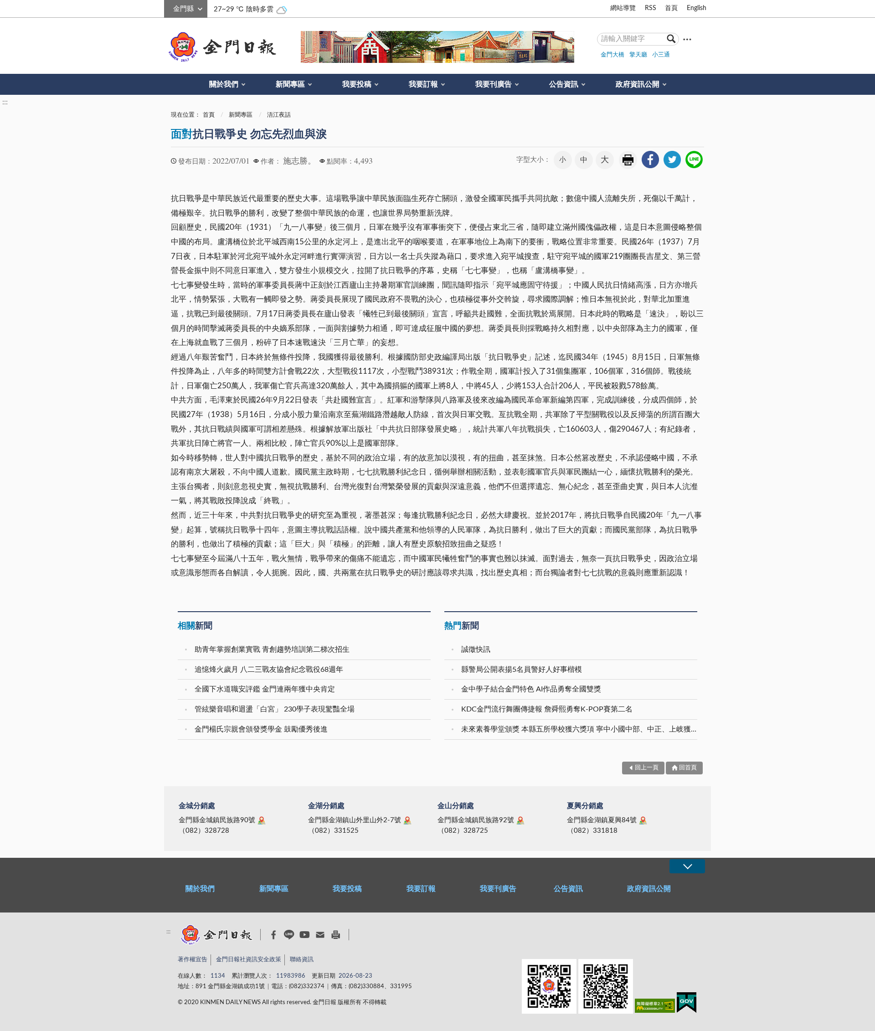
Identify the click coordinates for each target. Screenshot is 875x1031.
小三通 (661, 55)
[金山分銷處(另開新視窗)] (520, 820)
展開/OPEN (687, 866)
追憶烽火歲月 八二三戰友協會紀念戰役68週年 (269, 669)
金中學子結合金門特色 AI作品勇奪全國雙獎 (531, 689)
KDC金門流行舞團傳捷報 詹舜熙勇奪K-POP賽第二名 (547, 709)
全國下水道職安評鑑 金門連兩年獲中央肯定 (265, 689)
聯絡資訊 (302, 960)
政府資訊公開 (637, 84)
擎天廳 (638, 55)
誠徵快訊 (475, 649)
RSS (650, 8)
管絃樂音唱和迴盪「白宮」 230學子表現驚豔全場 (275, 709)
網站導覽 (623, 8)
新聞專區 (290, 84)
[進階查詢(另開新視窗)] (687, 39)
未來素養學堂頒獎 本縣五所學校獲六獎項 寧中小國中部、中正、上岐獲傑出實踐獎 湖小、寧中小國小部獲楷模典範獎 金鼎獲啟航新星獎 (580, 729)
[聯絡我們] (320, 934)
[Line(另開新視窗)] (289, 934)
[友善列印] (335, 934)
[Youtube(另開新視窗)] (304, 934)
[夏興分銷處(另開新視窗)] (643, 820)
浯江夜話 (279, 115)
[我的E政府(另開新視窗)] (686, 1004)
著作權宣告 (192, 960)
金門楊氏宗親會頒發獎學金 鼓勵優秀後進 (261, 729)
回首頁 (688, 768)
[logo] (220, 47)
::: (169, 7)
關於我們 (223, 84)
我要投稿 (356, 84)
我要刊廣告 (493, 84)
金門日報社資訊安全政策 (248, 960)
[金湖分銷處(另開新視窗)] (407, 820)
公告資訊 (563, 84)
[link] (650, 159)
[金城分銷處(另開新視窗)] (261, 820)
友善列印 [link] (628, 160)
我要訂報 (423, 84)
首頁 (671, 8)
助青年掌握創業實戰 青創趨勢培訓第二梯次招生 (272, 649)
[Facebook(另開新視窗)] (273, 934)
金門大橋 (612, 55)
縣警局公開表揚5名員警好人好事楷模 (521, 669)
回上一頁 (647, 768)
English (696, 8)
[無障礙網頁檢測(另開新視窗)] (655, 1007)
